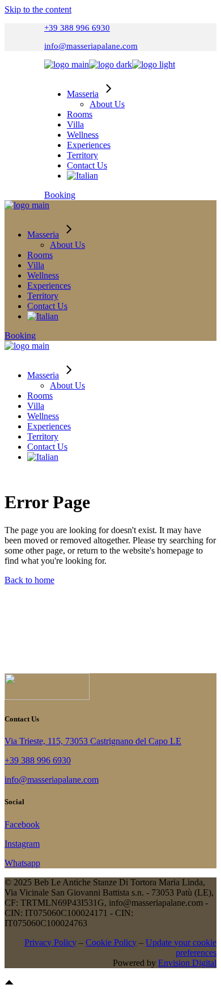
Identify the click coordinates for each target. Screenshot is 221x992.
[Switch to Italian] (82, 175)
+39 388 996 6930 (77, 27)
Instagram (22, 844)
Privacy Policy (50, 942)
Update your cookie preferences (181, 947)
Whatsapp (22, 863)
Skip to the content (38, 9)
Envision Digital (187, 963)
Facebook (22, 824)
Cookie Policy (111, 942)
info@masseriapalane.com (91, 45)
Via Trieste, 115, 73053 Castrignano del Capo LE (93, 741)
